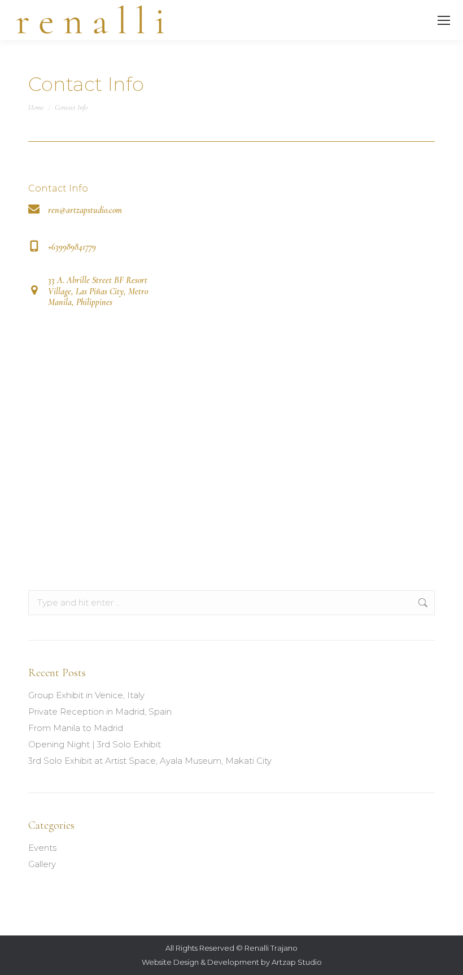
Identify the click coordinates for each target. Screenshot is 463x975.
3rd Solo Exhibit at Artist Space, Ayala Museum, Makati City (150, 760)
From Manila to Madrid (75, 727)
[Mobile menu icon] (444, 20)
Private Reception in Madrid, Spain (100, 711)
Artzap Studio (297, 962)
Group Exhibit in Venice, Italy (86, 695)
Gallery (42, 864)
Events (42, 847)
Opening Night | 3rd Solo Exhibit (94, 744)
